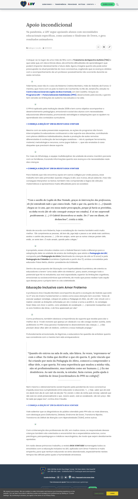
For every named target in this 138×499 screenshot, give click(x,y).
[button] (98, 47)
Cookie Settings (99, 493)
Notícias (81, 4)
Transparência (60, 4)
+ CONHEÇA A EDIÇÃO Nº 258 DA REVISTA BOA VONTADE (52, 405)
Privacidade (72, 4)
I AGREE (112, 493)
